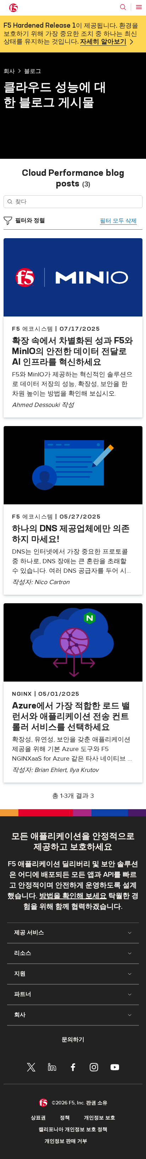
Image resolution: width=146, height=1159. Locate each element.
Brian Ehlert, (51, 770)
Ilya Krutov (84, 770)
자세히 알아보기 (103, 42)
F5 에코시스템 (33, 328)
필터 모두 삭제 (118, 220)
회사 (9, 70)
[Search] (123, 7)
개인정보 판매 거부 (66, 1141)
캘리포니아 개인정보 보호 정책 (73, 1129)
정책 (65, 1118)
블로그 (32, 70)
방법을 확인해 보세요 (73, 896)
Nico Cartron (51, 582)
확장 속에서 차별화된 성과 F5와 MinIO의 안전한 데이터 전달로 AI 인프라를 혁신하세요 (72, 351)
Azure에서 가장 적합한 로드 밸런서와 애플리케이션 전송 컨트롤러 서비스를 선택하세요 (71, 716)
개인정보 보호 (99, 1118)
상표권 (38, 1118)
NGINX (22, 693)
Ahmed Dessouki (36, 405)
